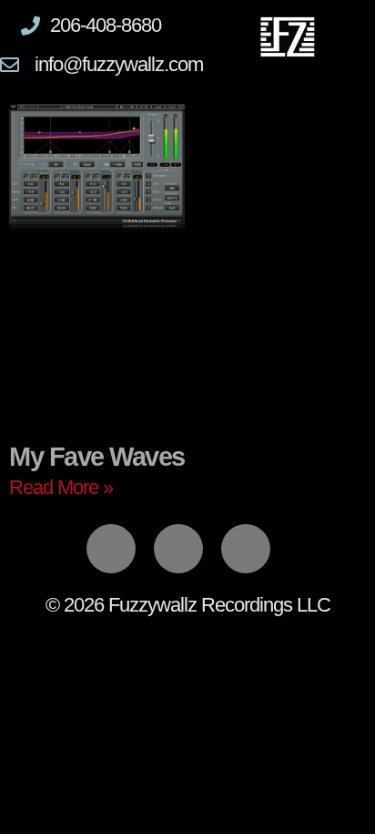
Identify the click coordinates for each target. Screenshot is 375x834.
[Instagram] (178, 548)
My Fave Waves (97, 456)
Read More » (61, 487)
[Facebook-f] (111, 548)
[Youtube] (245, 548)
